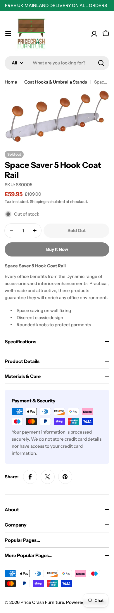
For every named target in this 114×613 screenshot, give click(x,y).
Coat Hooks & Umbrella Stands (55, 82)
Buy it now (57, 249)
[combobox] (57, 63)
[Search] (101, 62)
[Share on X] (48, 477)
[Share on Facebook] (30, 477)
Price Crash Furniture (42, 602)
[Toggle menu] (8, 33)
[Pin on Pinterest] (65, 477)
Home (11, 82)
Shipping (38, 201)
